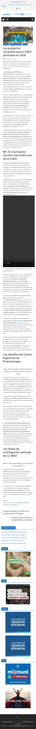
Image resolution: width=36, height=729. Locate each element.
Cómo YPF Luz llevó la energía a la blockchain (14, 537)
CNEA (17, 116)
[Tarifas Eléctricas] (3, 19)
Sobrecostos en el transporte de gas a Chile (13, 543)
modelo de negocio (17, 320)
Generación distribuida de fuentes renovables (14, 532)
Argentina (6, 44)
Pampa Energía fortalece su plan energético (13, 535)
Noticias (25, 44)
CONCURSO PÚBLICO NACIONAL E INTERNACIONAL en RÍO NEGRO (21, 519)
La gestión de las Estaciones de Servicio (19, 4)
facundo (15, 59)
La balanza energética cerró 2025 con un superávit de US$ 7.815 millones (16, 512)
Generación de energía (16, 44)
